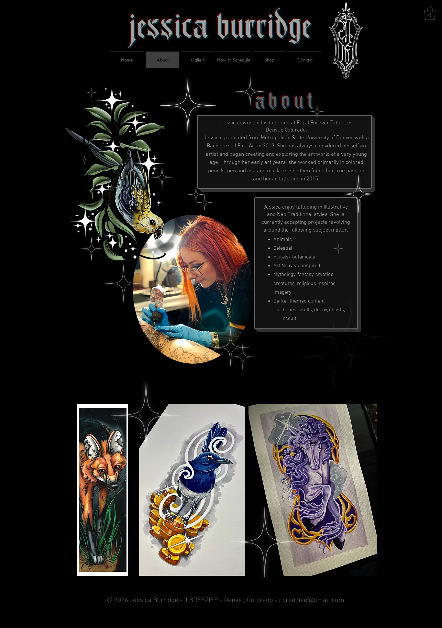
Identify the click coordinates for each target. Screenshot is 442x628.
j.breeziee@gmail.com (311, 600)
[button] (430, 13)
